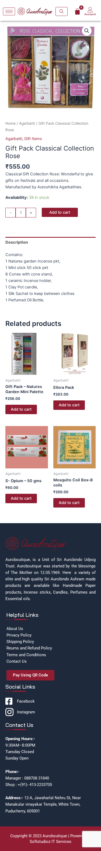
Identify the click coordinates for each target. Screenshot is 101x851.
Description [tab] (16, 242)
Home (10, 123)
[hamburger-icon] (9, 11)
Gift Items (33, 138)
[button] (87, 31)
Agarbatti (27, 123)
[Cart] (77, 11)
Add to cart (59, 212)
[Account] (90, 9)
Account (90, 14)
